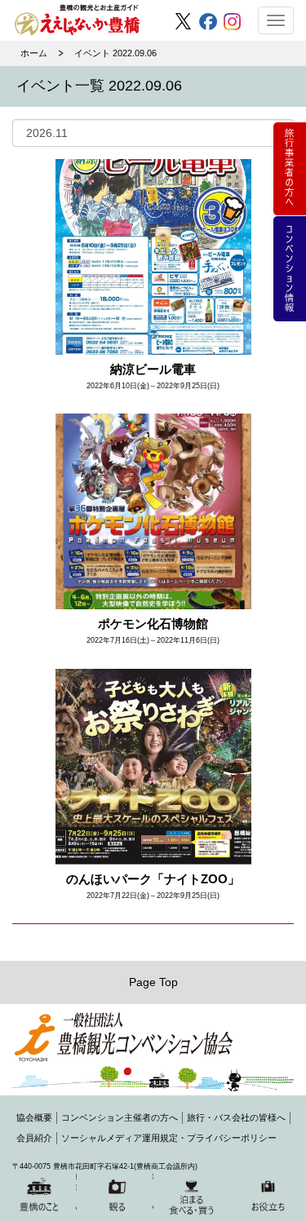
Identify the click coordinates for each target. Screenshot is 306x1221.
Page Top (153, 982)
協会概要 (34, 1117)
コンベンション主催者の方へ (119, 1117)
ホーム (33, 53)
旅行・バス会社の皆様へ (236, 1117)
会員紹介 (34, 1138)
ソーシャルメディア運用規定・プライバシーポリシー (169, 1138)
